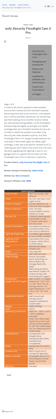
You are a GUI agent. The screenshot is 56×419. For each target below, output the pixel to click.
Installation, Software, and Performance (38, 79)
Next (9, 375)
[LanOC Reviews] (10, 16)
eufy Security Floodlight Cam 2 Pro (39, 54)
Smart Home (28, 25)
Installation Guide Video (38, 302)
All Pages (36, 94)
